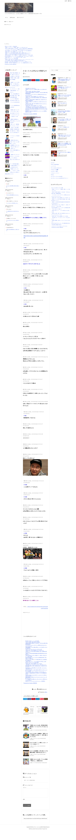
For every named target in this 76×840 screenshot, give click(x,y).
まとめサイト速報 (54, 171)
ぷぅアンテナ (53, 166)
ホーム (7, 21)
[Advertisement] (38, 33)
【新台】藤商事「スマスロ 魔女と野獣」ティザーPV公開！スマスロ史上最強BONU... (18, 50)
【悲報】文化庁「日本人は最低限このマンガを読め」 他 (14, 51)
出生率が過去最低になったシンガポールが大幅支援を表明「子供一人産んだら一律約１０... (19, 56)
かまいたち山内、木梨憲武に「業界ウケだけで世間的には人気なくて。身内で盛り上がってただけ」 (39, 735)
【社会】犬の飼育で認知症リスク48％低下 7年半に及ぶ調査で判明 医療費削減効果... (19, 48)
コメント (24, 787)
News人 (52, 174)
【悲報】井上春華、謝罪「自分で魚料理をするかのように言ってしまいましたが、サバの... (19, 59)
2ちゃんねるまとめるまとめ (56, 167)
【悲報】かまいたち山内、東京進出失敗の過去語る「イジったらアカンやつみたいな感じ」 (39, 727)
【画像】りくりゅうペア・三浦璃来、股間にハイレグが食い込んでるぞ (16, 47)
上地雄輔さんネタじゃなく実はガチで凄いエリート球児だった (14, 147)
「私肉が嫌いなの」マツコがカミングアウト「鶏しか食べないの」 (36, 106)
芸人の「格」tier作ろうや (15, 159)
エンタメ (11, 21)
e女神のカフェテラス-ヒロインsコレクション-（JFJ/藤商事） (35, 681)
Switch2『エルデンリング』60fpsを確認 (11, 58)
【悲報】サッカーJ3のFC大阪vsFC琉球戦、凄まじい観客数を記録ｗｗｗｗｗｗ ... (18, 52)
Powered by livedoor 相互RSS (10, 64)
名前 (24, 799)
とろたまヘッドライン (55, 173)
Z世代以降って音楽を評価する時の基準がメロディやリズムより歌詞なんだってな (18, 61)
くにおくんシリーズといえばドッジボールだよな (59, 226)
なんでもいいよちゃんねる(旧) (56, 176)
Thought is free (44, 828)
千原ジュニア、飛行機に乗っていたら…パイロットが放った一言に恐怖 (14, 126)
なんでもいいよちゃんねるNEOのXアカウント (59, 178)
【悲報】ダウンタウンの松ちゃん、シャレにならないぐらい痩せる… (14, 156)
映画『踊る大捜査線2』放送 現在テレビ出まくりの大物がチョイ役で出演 (15, 74)
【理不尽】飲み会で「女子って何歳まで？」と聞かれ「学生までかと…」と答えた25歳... (19, 55)
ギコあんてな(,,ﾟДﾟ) (55, 169)
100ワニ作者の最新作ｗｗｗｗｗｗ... (13, 194)
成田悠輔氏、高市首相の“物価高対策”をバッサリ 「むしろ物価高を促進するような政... (18, 62)
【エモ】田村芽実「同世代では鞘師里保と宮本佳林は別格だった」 (15, 60)
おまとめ (52, 162)
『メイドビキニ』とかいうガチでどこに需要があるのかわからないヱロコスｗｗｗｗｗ (19, 49)
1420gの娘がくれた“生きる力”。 (30, 88)
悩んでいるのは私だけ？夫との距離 (57, 187)
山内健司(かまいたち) (43, 689)
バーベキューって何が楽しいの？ (63, 127)
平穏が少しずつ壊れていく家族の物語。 (11, 46)
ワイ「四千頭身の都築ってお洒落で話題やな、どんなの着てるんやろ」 (14, 165)
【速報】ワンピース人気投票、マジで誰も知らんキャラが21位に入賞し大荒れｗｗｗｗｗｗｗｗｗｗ (64, 144)
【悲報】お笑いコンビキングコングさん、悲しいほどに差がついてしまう (14, 111)
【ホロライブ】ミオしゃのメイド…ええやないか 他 (33, 649)
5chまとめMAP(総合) (55, 164)
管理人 (46, 692)
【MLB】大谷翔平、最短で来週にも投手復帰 (32, 91)
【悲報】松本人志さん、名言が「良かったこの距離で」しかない (14, 142)
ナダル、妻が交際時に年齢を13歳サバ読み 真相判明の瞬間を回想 (14, 95)
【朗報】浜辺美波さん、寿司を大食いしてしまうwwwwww (15, 121)
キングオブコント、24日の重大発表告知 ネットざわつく (14, 90)
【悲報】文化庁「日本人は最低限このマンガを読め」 (33, 105)
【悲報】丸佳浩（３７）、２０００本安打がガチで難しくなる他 (15, 57)
